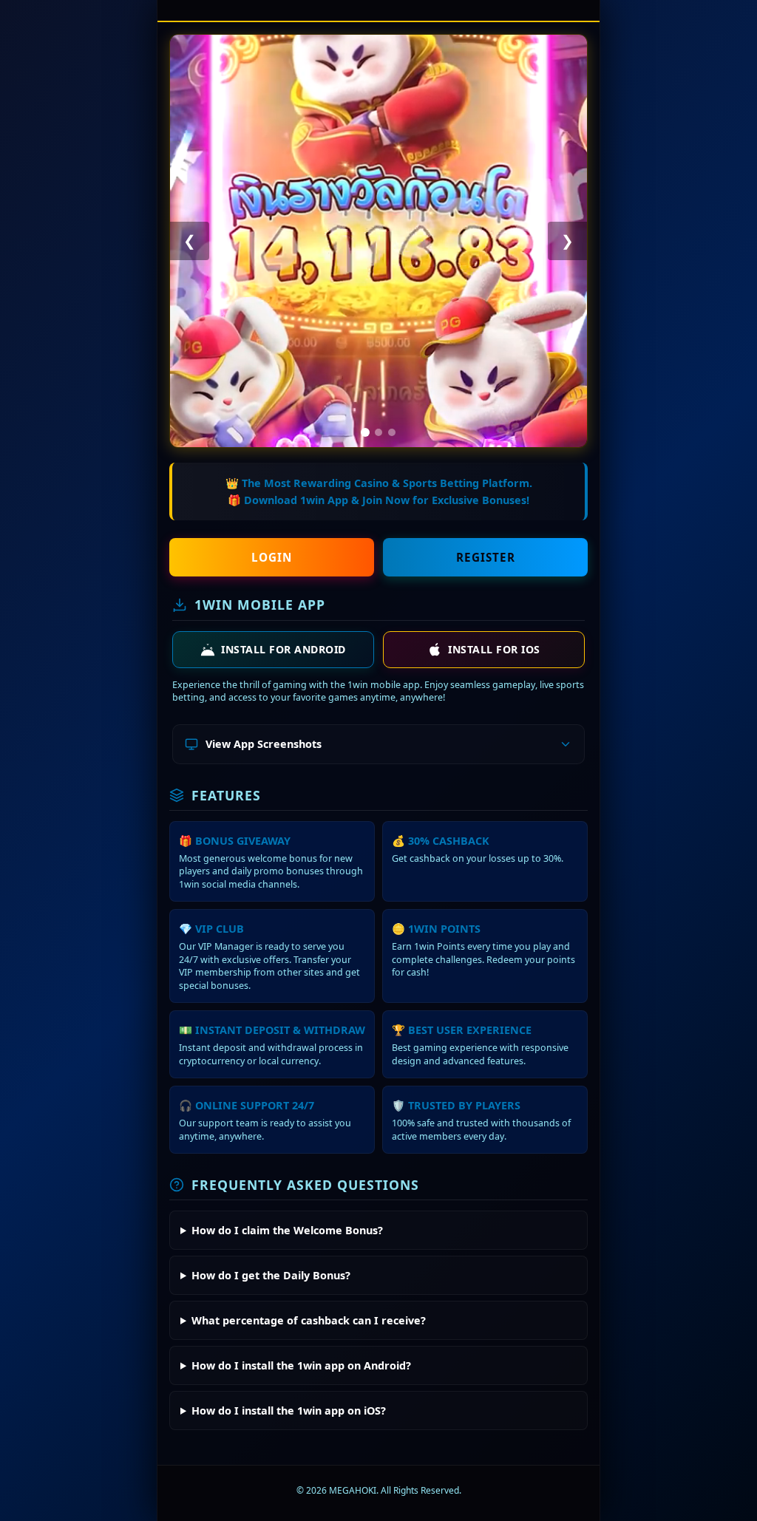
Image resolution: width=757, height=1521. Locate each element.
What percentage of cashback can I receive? (308, 1320)
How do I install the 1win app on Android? (301, 1365)
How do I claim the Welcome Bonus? (287, 1230)
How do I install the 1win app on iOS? (288, 1410)
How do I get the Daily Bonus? (270, 1275)
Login (271, 557)
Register (485, 557)
